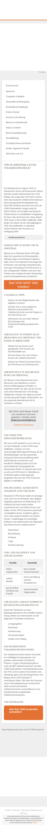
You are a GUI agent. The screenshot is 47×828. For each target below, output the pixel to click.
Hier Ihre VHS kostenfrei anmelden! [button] (23, 710)
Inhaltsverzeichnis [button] (16, 237)
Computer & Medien (15, 96)
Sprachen (10, 91)
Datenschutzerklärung (23, 420)
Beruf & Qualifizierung (16, 133)
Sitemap (23, 813)
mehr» (35, 822)
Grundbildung (12, 138)
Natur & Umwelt (13, 128)
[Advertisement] (23, 47)
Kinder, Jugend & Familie (17, 148)
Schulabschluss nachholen (18, 143)
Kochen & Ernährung (15, 117)
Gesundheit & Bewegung (17, 102)
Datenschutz (36, 810)
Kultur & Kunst (12, 112)
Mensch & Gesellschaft (16, 122)
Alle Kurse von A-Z (14, 154)
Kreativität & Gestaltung (17, 107)
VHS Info (15, 810)
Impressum (25, 810)
